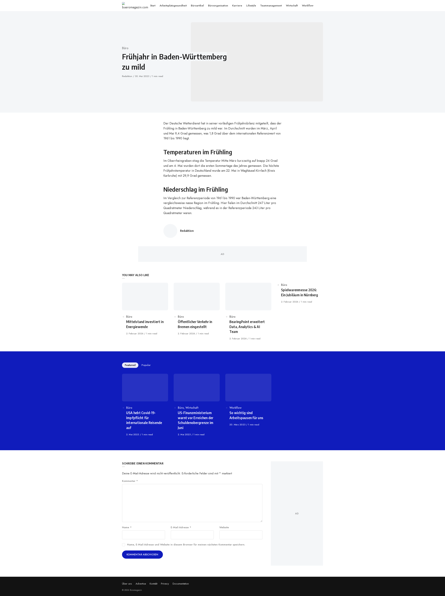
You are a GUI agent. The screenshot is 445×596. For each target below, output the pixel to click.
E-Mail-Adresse (181, 527)
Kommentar (130, 481)
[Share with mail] (132, 150)
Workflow (235, 408)
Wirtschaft (192, 408)
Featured (130, 365)
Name (127, 527)
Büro (125, 48)
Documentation (181, 584)
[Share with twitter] (132, 133)
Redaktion (127, 76)
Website (224, 527)
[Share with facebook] (132, 124)
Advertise (141, 584)
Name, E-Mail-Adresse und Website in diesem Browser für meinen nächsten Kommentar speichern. (186, 544)
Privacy (165, 584)
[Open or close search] (321, 5)
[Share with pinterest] (132, 142)
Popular (146, 365)
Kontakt (153, 584)
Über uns (127, 584)
